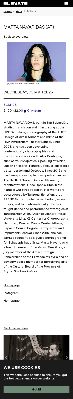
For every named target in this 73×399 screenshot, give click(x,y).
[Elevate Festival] (15, 3)
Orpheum (34, 111)
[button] (65, 357)
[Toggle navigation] (66, 4)
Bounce (10, 105)
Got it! (36, 389)
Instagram (11, 293)
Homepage (12, 285)
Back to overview (16, 37)
